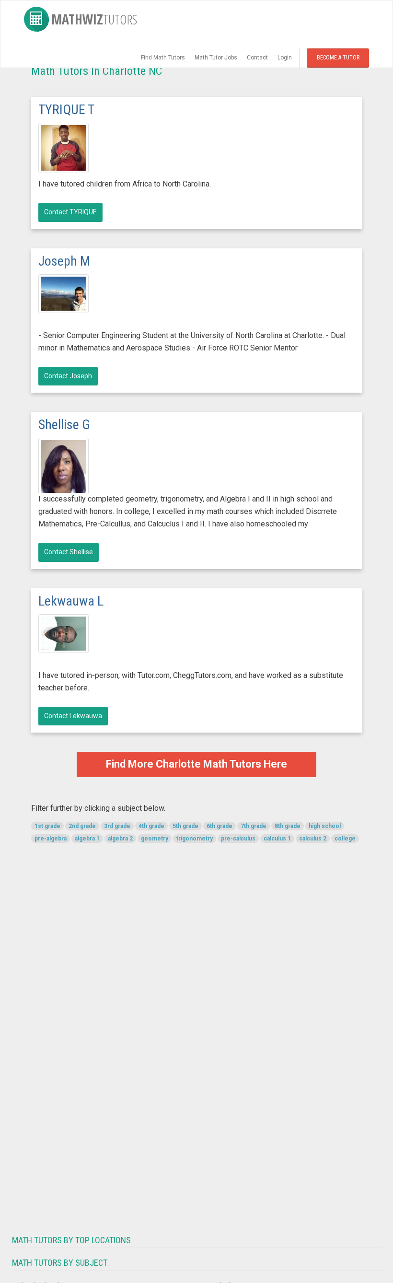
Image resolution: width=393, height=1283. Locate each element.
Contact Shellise (68, 552)
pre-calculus (238, 838)
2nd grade (82, 826)
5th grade (185, 826)
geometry (154, 838)
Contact (257, 57)
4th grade (151, 826)
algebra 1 (87, 838)
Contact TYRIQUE (70, 212)
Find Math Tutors (163, 57)
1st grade (47, 826)
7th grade (253, 826)
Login (284, 57)
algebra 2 (120, 838)
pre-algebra (51, 838)
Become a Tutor (338, 57)
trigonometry (194, 838)
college (345, 838)
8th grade (288, 826)
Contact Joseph (68, 376)
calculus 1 (277, 838)
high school (325, 826)
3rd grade (117, 826)
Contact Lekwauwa (73, 716)
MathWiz (94, 19)
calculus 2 (312, 838)
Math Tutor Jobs (216, 57)
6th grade (219, 826)
